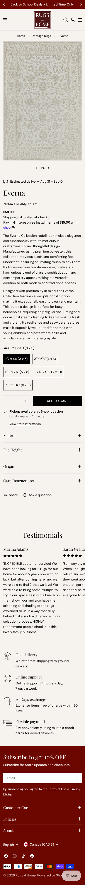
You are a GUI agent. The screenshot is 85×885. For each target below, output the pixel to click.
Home (21, 36)
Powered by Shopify (52, 875)
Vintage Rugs (42, 36)
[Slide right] (48, 168)
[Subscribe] (76, 778)
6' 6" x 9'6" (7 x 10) (49, 372)
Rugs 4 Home (26, 875)
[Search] (65, 19)
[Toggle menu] (5, 19)
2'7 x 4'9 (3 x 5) (16, 359)
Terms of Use (57, 789)
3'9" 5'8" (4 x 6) (45, 359)
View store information (25, 424)
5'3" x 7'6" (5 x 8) (17, 372)
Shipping (10, 217)
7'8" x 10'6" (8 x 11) (18, 385)
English (8, 844)
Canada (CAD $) (42, 844)
